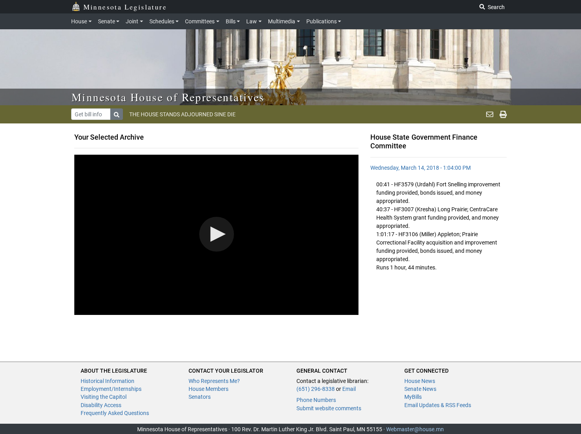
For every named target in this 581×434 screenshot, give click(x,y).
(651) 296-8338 (315, 389)
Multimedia (281, 21)
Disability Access (101, 405)
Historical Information (107, 381)
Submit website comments (328, 408)
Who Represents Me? (214, 381)
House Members (208, 389)
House (79, 21)
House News (419, 381)
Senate (106, 21)
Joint (132, 21)
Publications (321, 21)
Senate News (420, 389)
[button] (216, 234)
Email (349, 389)
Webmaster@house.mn (415, 429)
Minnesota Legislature (125, 6)
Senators (200, 397)
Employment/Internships (111, 389)
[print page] (503, 114)
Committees (200, 21)
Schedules (161, 21)
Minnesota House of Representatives (168, 96)
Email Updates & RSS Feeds (437, 405)
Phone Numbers (316, 400)
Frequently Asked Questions (115, 413)
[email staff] (489, 114)
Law (251, 21)
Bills (231, 21)
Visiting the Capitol (103, 397)
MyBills (413, 397)
